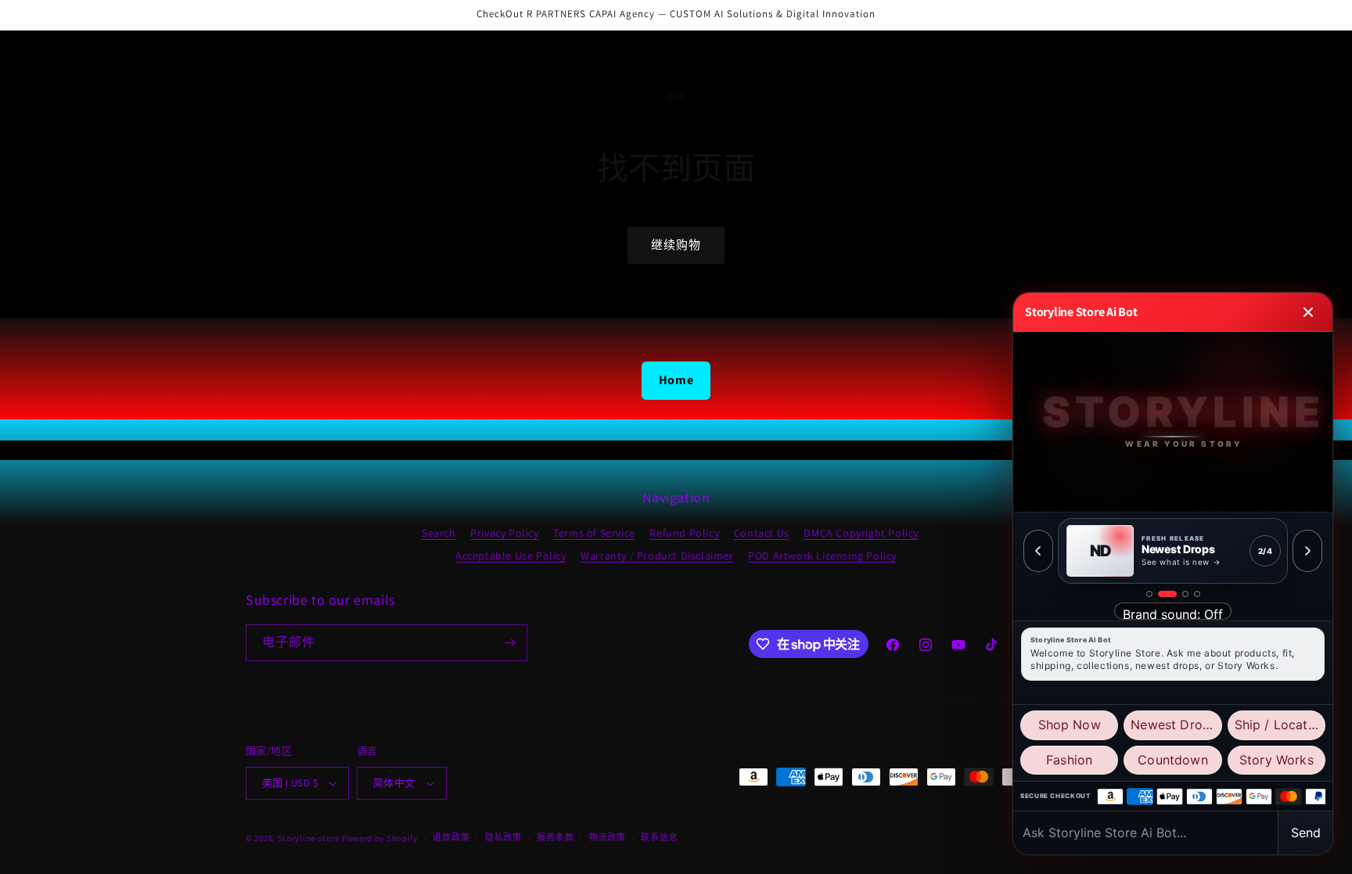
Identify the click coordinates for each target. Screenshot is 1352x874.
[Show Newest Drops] (1167, 594)
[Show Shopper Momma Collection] (1149, 594)
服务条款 (555, 837)
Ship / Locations (1280, 724)
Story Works (1276, 760)
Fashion (1069, 760)
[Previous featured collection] (1038, 551)
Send (1306, 832)
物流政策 (607, 837)
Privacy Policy (504, 533)
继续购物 (676, 244)
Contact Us (761, 533)
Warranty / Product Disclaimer (657, 555)
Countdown (1172, 760)
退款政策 (451, 837)
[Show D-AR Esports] (1185, 594)
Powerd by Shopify (380, 838)
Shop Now (1069, 724)
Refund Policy (684, 533)
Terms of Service (594, 533)
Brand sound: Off (1173, 613)
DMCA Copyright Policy (861, 533)
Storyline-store (309, 838)
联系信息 (659, 837)
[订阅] (509, 642)
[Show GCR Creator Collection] (1197, 594)
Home (676, 380)
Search (439, 533)
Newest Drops (1174, 724)
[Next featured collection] (1307, 551)
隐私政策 (503, 837)
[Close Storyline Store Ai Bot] (1308, 312)
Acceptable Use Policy (510, 555)
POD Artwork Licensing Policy (822, 555)
